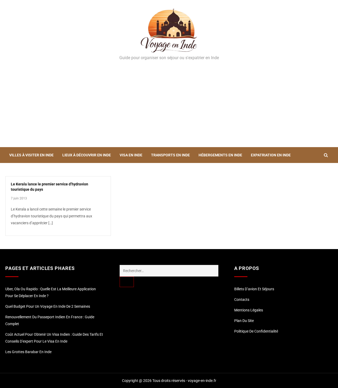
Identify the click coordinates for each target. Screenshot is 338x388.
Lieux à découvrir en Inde (86, 155)
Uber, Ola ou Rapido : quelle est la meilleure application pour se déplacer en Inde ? (50, 292)
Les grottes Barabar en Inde (28, 352)
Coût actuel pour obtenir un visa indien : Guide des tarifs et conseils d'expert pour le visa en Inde (54, 337)
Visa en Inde (131, 155)
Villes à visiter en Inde (31, 155)
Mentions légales (248, 310)
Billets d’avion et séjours (254, 289)
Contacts (241, 299)
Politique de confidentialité (256, 331)
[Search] (127, 282)
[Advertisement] (169, 107)
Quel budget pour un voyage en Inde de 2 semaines (47, 306)
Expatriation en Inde (271, 155)
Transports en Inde (170, 155)
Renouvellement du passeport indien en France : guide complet (49, 320)
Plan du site (244, 321)
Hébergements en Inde (220, 155)
